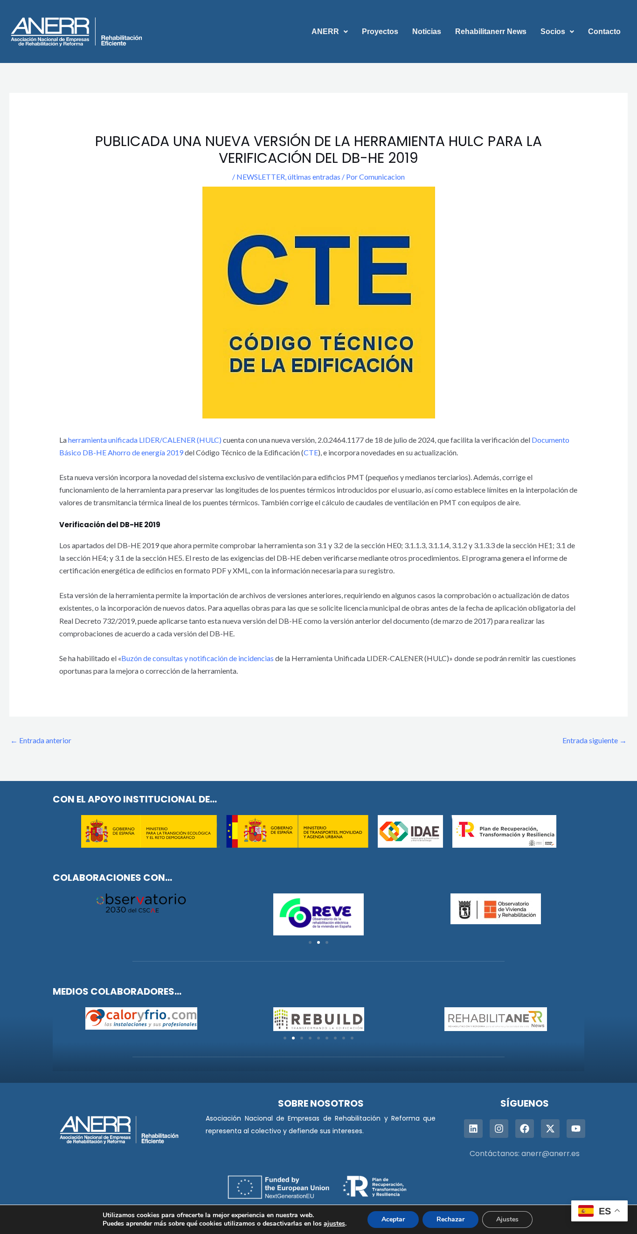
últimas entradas (314, 176)
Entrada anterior (40, 740)
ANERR (325, 31)
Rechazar (450, 1219)
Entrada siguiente (594, 740)
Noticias (426, 31)
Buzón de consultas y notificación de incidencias (197, 658)
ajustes (334, 1224)
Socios (552, 31)
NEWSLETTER (260, 176)
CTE (311, 452)
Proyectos (380, 31)
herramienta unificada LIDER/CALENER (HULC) (145, 439)
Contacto (604, 31)
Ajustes (507, 1219)
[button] (330, 31)
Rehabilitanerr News (490, 31)
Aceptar (393, 1219)
